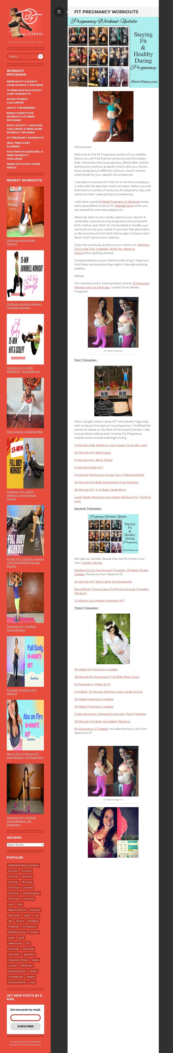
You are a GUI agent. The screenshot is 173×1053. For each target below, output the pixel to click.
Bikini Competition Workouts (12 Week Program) (21, 117)
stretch (33, 971)
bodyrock (35, 910)
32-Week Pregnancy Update (93, 699)
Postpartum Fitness (18, 960)
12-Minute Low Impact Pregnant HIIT (99, 600)
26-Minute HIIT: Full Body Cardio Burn (100, 489)
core (36, 915)
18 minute (27, 882)
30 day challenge (31, 893)
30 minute (13, 898)
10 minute (26, 871)
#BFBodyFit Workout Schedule (23, 865)
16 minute (13, 882)
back (20, 904)
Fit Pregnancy (30, 926)
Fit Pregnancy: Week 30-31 (92, 684)
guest (21, 937)
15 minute (27, 876)
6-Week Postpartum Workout (119, 201)
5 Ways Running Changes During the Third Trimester (110, 714)
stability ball (27, 965)
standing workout (17, 971)
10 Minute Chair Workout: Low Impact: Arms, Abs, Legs (110, 445)
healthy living (15, 943)
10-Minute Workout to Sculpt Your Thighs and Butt (109, 475)
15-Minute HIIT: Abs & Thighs (93, 460)
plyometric (29, 954)
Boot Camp (14, 915)
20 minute (13, 887)
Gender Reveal (92, 562)
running (12, 965)
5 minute (12, 871)
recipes (35, 960)
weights (31, 976)
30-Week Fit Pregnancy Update (96, 669)
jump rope (13, 949)
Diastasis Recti (124, 205)
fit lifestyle (33, 921)
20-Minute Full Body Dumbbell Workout (102, 721)
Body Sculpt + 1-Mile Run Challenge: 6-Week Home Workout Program (24, 129)
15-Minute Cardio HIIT (88, 467)
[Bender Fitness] (25, 25)
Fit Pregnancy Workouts (25, 137)
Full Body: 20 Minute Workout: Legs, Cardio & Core (108, 691)
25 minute (13, 893)
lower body (28, 949)
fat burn (20, 921)
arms (11, 904)
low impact (14, 954)
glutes (11, 937)
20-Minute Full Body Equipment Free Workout (106, 482)
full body (34, 932)
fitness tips (13, 926)
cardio (27, 915)
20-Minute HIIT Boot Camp (92, 452)
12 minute (13, 876)
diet (10, 921)
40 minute (28, 898)
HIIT (28, 943)
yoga (32, 982)
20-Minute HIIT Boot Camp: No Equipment (103, 581)
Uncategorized (15, 976)
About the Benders (21, 107)
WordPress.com (33, 1044)
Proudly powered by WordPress (25, 1041)
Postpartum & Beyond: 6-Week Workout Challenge (25, 155)
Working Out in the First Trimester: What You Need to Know (111, 249)
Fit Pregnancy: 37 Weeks (91, 729)
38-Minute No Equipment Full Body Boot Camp (106, 677)
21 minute (28, 887)
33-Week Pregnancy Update (93, 706)
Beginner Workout (17, 910)
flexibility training (17, 932)
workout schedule (17, 982)
